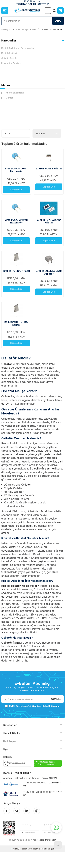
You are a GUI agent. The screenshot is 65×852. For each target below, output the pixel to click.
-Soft (14, 848)
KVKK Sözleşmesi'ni (20, 706)
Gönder (56, 698)
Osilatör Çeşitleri (9, 58)
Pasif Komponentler (26, 29)
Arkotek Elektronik (14, 92)
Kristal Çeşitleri (9, 53)
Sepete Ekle (16, 189)
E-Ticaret (22, 848)
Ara (58, 20)
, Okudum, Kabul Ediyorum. (34, 706)
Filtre (7, 133)
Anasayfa (5, 29)
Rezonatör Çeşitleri (11, 63)
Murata (9, 97)
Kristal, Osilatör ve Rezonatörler (17, 48)
